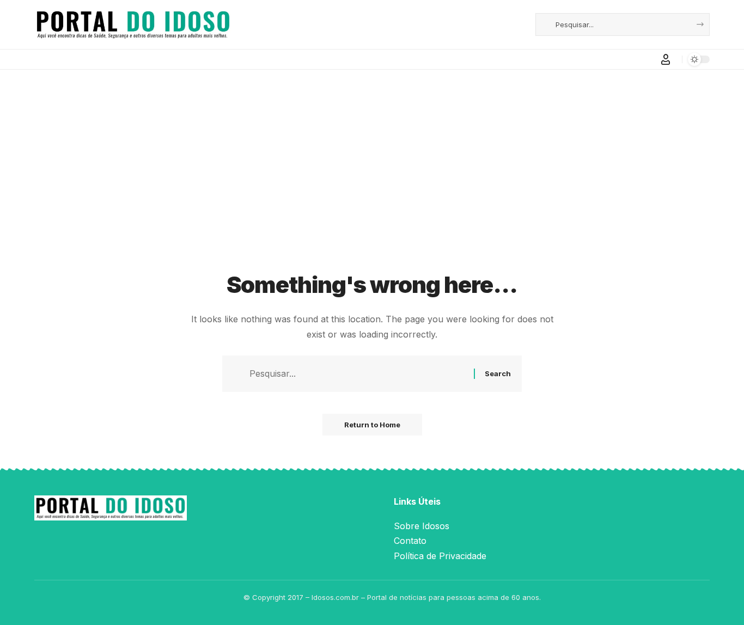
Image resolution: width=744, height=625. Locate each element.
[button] (665, 59)
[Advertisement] (372, 184)
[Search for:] (357, 374)
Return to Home (372, 424)
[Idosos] (133, 24)
